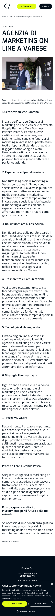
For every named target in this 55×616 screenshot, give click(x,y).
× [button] (52, 584)
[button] (45, 6)
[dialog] (27, 598)
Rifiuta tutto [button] (40, 603)
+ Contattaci (26, 6)
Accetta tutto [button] (14, 603)
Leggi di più (17, 598)
